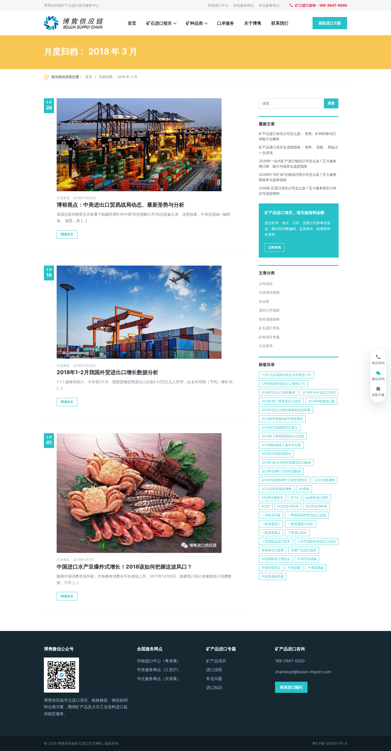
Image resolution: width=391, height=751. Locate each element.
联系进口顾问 (291, 687)
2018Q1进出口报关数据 (278, 392)
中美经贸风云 (271, 568)
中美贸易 (294, 568)
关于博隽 (252, 23)
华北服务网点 (269, 5)
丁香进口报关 (297, 533)
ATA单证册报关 (272, 498)
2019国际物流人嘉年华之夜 (281, 445)
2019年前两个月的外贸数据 (281, 471)
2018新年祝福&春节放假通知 (282, 419)
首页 (132, 23)
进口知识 (214, 687)
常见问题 (214, 678)
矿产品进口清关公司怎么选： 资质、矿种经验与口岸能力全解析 (297, 136)
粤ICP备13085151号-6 (329, 743)
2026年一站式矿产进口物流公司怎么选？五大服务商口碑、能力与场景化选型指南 (297, 163)
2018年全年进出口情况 (318, 392)
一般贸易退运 (271, 533)
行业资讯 (63, 198)
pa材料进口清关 (317, 498)
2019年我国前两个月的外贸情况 (284, 480)
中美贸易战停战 (272, 576)
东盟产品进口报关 (304, 550)
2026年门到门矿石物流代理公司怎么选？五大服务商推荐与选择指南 (297, 177)
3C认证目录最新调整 (276, 489)
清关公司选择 (269, 310)
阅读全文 (67, 234)
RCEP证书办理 (287, 506)
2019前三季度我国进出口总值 (282, 436)
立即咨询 (274, 247)
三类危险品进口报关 (275, 541)
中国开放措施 (307, 559)
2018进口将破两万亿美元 (279, 427)
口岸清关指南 (269, 292)
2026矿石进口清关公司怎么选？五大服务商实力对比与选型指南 (297, 190)
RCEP (265, 506)
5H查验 (304, 489)
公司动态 (266, 283)
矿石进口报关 (159, 23)
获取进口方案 (330, 23)
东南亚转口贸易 (272, 550)
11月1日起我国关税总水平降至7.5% (286, 375)
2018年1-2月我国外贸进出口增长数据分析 (107, 372)
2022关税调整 (324, 480)
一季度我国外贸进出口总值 (307, 515)
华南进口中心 (218, 5)
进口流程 (214, 669)
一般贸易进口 (271, 524)
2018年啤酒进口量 (321, 401)
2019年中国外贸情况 (276, 454)
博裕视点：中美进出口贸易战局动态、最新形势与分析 (120, 205)
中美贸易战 (316, 568)
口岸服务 (225, 23)
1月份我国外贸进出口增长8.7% (283, 384)
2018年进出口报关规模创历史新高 (285, 410)
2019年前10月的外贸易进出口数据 (286, 462)
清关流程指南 (269, 319)
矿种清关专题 (269, 337)
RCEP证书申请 (316, 506)
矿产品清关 (216, 660)
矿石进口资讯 (269, 328)
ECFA (294, 498)
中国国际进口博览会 (275, 559)
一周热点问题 (271, 515)
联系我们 (279, 23)
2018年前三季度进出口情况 (281, 401)
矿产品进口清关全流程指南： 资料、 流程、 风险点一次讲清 (298, 150)
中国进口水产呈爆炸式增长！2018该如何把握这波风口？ (124, 567)
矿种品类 (194, 23)
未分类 (264, 301)
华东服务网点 (243, 5)
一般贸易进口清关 (300, 524)
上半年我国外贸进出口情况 (316, 541)
